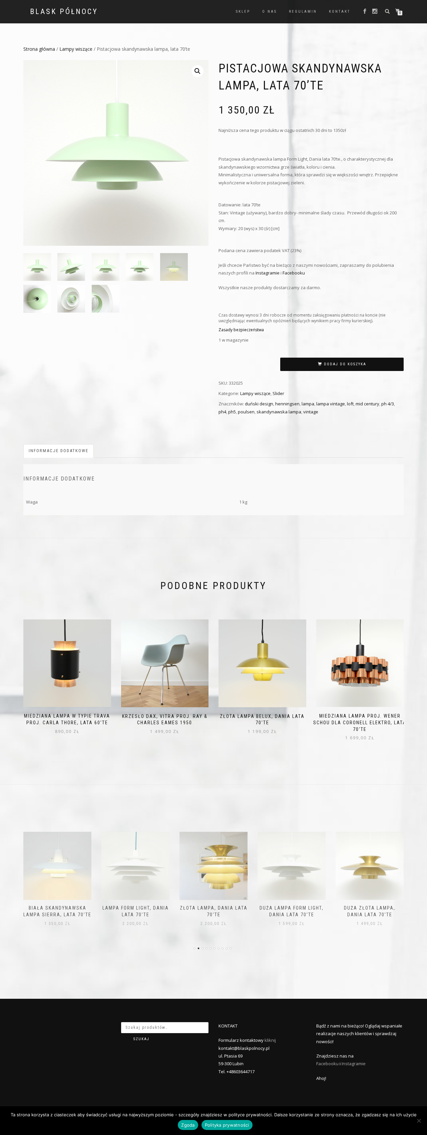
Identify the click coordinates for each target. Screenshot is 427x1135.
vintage (310, 412)
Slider (278, 393)
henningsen (287, 404)
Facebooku (294, 273)
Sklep (243, 11)
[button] (197, 71)
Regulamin (303, 11)
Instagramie (268, 273)
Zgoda (187, 1125)
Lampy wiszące (75, 49)
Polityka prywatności (227, 1125)
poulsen (246, 412)
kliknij (270, 1040)
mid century (367, 404)
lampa (308, 404)
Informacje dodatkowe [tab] (58, 450)
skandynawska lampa (279, 412)
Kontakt (339, 11)
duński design (259, 404)
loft (350, 404)
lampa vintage (330, 404)
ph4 (222, 412)
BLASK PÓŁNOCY (64, 12)
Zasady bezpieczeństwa (241, 330)
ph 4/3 (387, 404)
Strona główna (39, 49)
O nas (269, 11)
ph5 (232, 412)
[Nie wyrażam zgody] (418, 1120)
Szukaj (141, 1039)
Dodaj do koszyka (345, 364)
